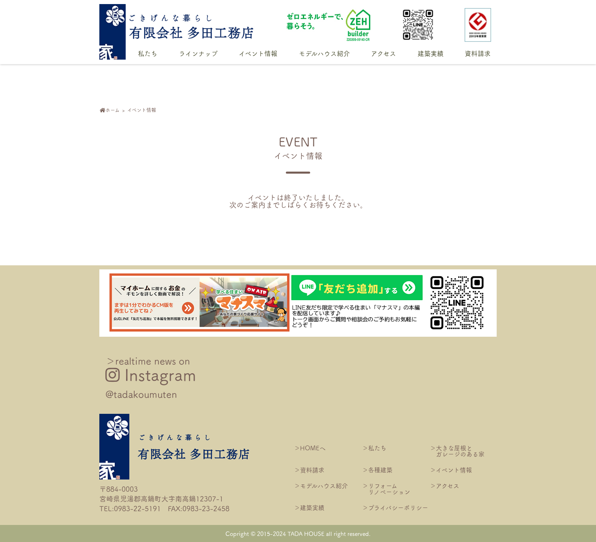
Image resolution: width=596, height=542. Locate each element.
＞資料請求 (309, 469)
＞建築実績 (309, 507)
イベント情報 (258, 54)
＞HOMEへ (310, 447)
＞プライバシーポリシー (395, 507)
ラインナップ (198, 54)
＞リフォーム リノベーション (386, 488)
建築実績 (431, 54)
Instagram (150, 377)
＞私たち (374, 447)
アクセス (383, 54)
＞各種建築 (377, 469)
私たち (147, 54)
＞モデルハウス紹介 (321, 485)
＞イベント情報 (451, 469)
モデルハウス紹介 (324, 54)
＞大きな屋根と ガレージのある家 (457, 450)
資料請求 (478, 54)
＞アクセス (444, 485)
